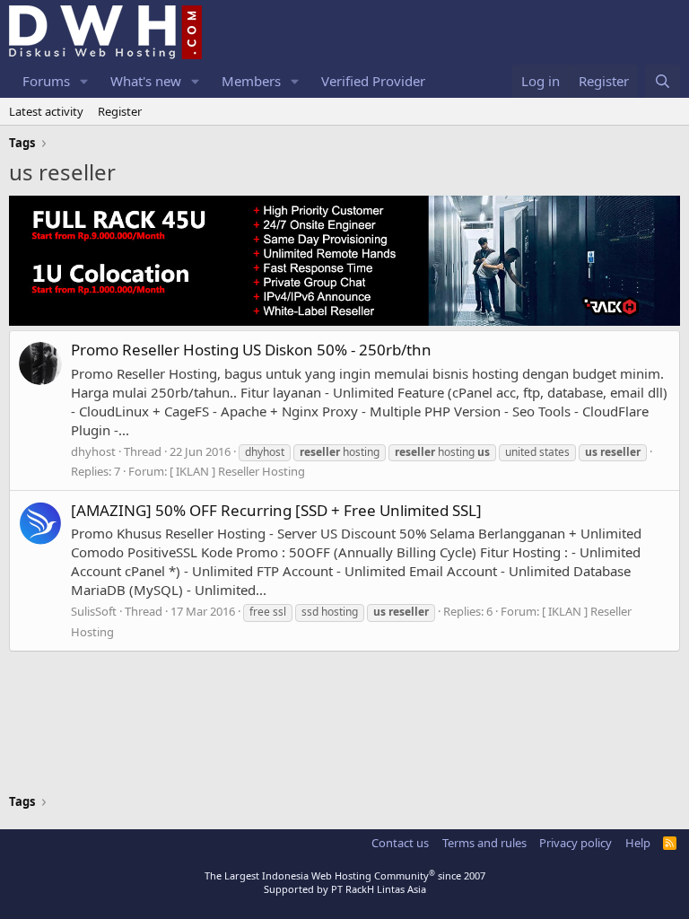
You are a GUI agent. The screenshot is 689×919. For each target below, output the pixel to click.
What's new (145, 81)
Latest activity (46, 111)
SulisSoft (94, 611)
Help (637, 843)
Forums (46, 81)
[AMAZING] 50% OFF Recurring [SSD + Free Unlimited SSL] (276, 510)
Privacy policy (575, 843)
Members (251, 81)
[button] (84, 81)
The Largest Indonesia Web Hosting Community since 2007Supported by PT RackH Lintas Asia (345, 882)
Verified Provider (373, 81)
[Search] (662, 81)
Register (120, 111)
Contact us (400, 843)
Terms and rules (484, 843)
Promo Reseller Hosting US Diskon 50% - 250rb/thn (251, 349)
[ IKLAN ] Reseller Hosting (237, 471)
